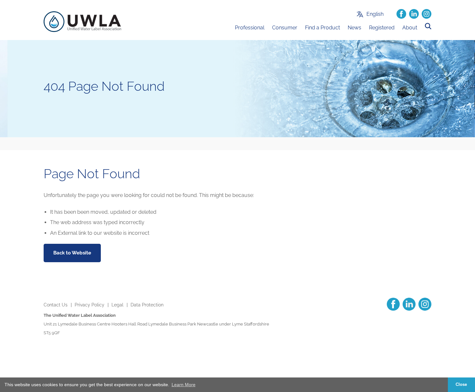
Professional (249, 28)
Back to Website (72, 253)
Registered (382, 28)
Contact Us (56, 304)
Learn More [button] (183, 384)
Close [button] (461, 384)
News (354, 28)
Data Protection (147, 304)
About (409, 28)
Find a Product (322, 28)
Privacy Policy (89, 304)
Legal (117, 304)
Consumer (284, 28)
